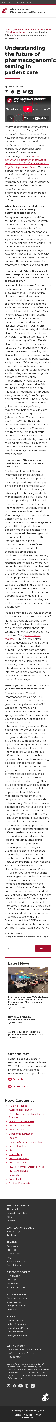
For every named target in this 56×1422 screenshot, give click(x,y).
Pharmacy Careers (19, 1158)
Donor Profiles (16, 1129)
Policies (28, 1415)
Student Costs (13, 1254)
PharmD (12, 1242)
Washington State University (17, 2)
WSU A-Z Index (15, 1346)
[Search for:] (19, 948)
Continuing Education (17, 1298)
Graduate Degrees (18, 1272)
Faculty (13, 1138)
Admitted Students (16, 1261)
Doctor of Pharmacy (20, 1125)
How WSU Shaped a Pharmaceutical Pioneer (21, 1018)
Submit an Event (15, 1332)
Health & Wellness (26, 936)
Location (11, 1221)
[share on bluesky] (25, 92)
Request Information (17, 1213)
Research (14, 1175)
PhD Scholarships (18, 1171)
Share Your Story (15, 1302)
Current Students (15, 1265)
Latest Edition (20, 1086)
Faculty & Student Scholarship (25, 1142)
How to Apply (13, 1231)
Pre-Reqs (11, 1235)
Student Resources (16, 1287)
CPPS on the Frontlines (21, 1121)
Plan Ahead (12, 1209)
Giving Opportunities (16, 1306)
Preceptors (12, 1309)
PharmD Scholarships (20, 1162)
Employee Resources (17, 1335)
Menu (52, 11)
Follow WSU (28, 1417)
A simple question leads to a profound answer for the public (25, 1033)
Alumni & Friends (18, 1106)
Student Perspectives (20, 1183)
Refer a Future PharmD (18, 1328)
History (12, 1150)
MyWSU (38, 1415)
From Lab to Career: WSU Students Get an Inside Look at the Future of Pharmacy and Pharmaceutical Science (28, 1001)
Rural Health (16, 1179)
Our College (42, 936)
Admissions (12, 1246)
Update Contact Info (16, 1324)
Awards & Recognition (20, 1110)
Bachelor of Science (20, 1227)
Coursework (12, 1283)
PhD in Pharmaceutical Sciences (26, 1167)
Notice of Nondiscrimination (24, 1349)
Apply (9, 1217)
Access (18, 1415)
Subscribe (18, 1079)
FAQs (9, 1257)
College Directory (15, 1320)
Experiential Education (21, 1133)
